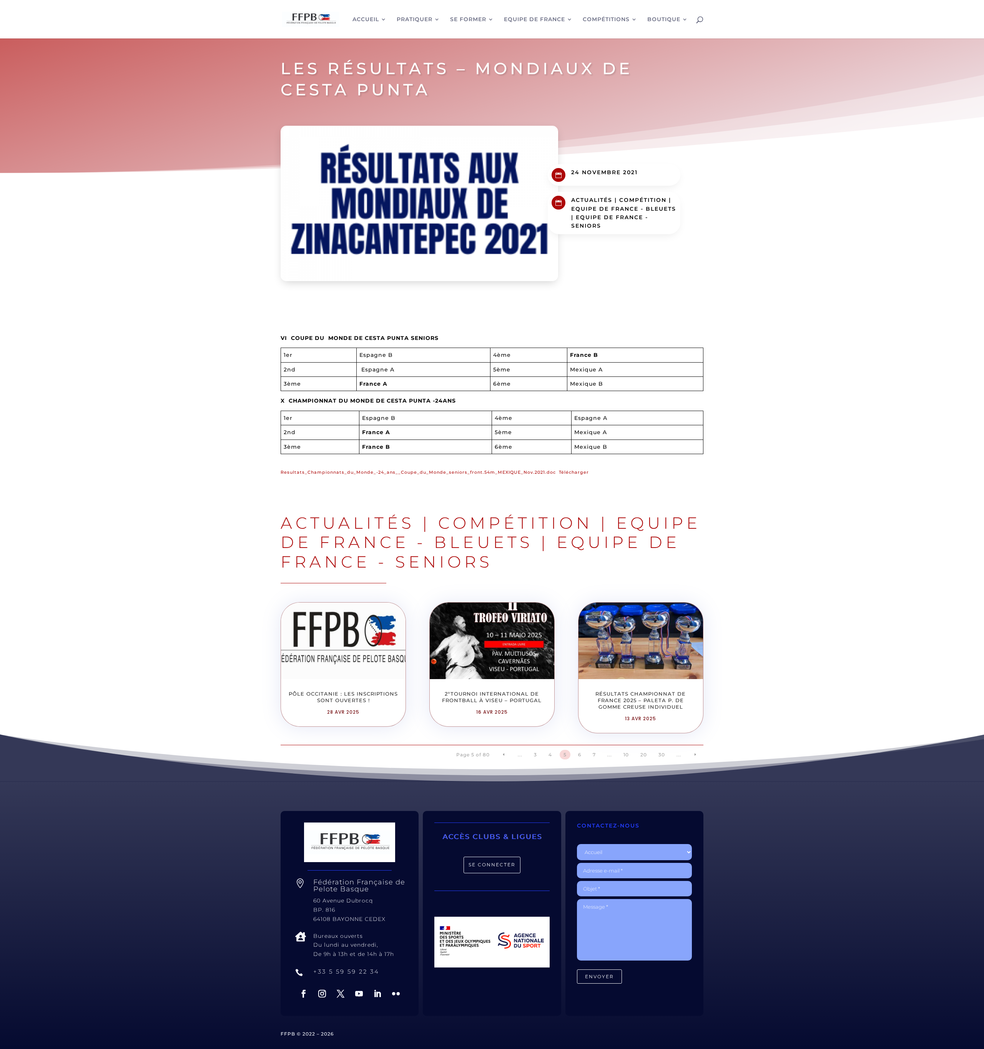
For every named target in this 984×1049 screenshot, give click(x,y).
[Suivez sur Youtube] (359, 993)
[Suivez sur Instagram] (322, 993)
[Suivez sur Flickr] (396, 993)
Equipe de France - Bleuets (623, 208)
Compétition (643, 199)
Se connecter (492, 865)
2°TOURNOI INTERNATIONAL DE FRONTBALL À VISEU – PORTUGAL (492, 697)
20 (643, 755)
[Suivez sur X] (340, 993)
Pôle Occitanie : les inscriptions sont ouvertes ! (343, 697)
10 (626, 755)
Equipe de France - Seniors (480, 551)
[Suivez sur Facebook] (303, 993)
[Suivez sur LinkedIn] (377, 993)
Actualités (591, 199)
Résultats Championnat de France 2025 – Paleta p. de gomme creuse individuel (640, 700)
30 (661, 755)
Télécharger (574, 472)
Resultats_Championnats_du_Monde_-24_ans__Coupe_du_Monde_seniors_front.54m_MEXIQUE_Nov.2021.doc (418, 472)
